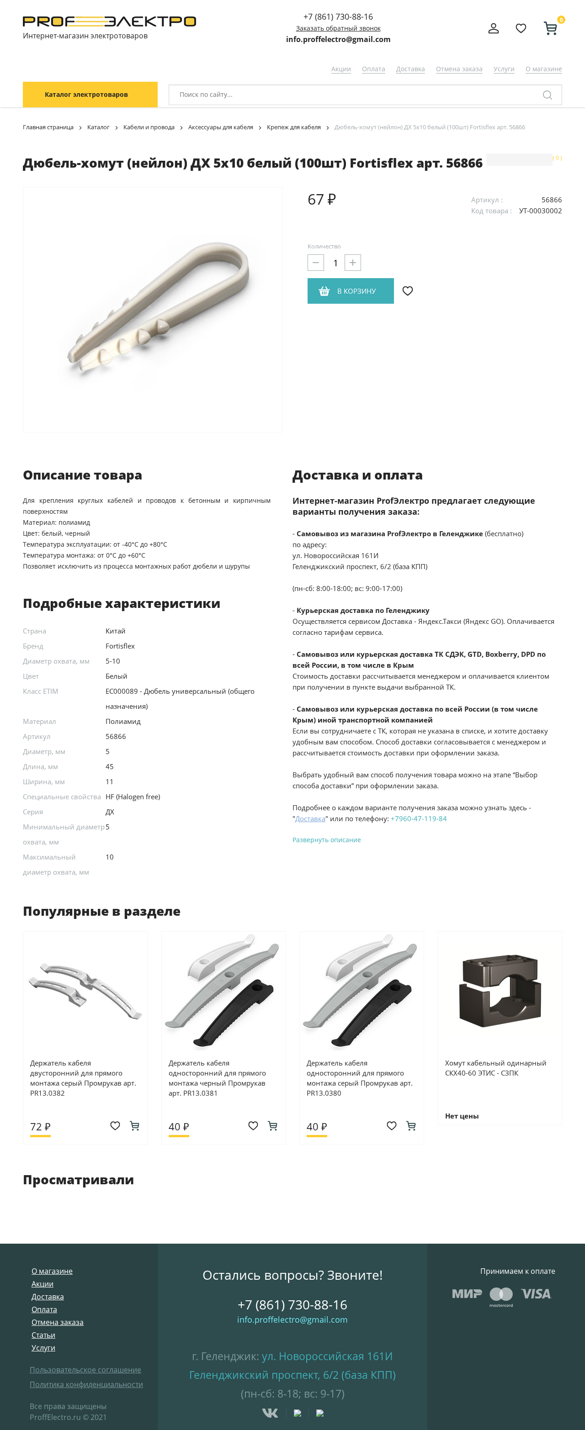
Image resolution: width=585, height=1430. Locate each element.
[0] (546, 28)
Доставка (410, 68)
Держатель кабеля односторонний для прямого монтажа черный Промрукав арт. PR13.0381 (217, 1078)
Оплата (373, 68)
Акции (341, 68)
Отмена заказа (459, 68)
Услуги (504, 68)
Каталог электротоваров (86, 94)
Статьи (43, 1335)
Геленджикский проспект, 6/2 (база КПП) (292, 1374)
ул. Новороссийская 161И (327, 1356)
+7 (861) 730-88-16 (338, 16)
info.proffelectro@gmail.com (338, 39)
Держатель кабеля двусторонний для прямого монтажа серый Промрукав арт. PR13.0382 (83, 1078)
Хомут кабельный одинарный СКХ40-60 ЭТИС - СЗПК (496, 1067)
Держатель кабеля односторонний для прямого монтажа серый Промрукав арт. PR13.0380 (360, 1078)
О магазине (544, 68)
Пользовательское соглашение (85, 1370)
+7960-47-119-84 (419, 818)
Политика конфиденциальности (86, 1384)
